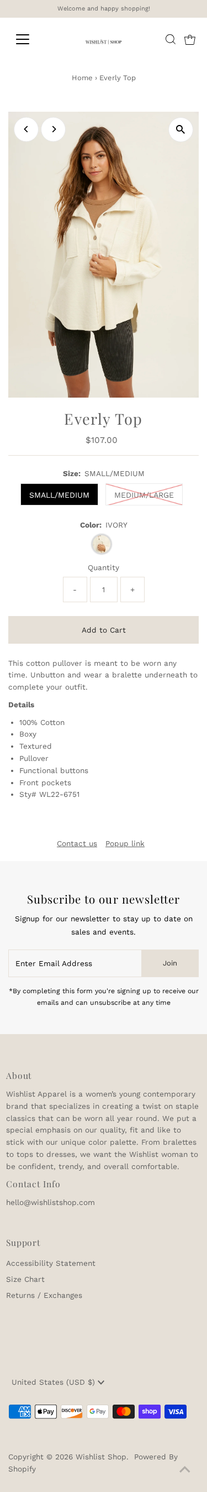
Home (82, 78)
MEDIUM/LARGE (144, 495)
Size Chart (25, 1279)
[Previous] (26, 129)
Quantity (103, 567)
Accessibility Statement (50, 1263)
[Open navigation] (31, 39)
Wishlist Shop (101, 1456)
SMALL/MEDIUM (59, 495)
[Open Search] (170, 39)
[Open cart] (189, 39)
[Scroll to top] (185, 1470)
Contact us (77, 844)
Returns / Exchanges (44, 1295)
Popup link (125, 844)
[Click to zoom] (180, 129)
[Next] (53, 129)
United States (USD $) (55, 1382)
